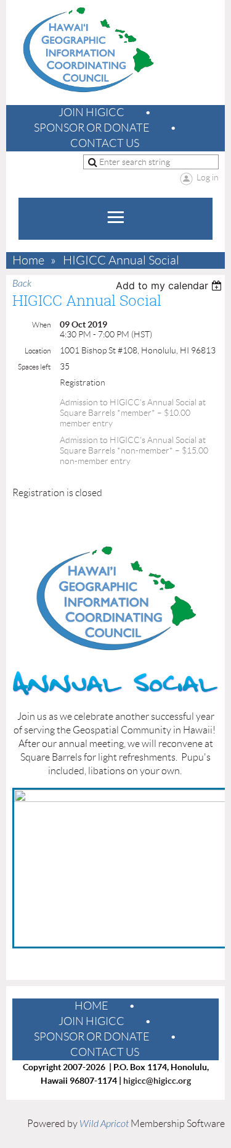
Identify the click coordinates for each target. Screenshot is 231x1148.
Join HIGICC (91, 112)
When (41, 325)
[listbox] (170, 285)
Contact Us (104, 143)
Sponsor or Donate (92, 128)
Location (38, 351)
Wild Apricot (104, 1123)
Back (21, 283)
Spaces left (34, 367)
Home (28, 260)
